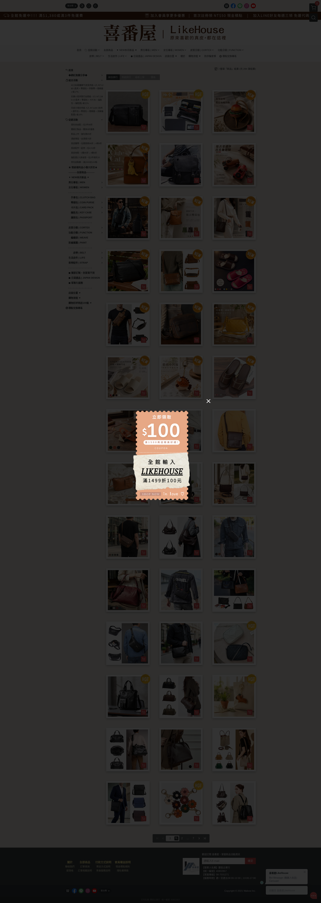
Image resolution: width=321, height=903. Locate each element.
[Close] (208, 401)
